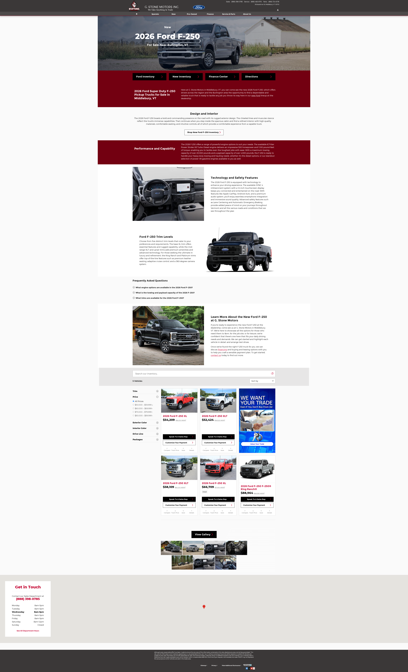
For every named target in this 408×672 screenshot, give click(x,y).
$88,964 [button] (253, 493)
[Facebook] (247, 668)
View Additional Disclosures (231, 665)
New (174, 14)
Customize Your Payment (176, 443)
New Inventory (182, 76)
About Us (247, 14)
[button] (204, 287)
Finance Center (218, 76)
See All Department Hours (28, 631)
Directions (251, 76)
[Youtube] (251, 668)
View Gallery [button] (202, 534)
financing (222, 349)
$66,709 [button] (213, 487)
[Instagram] (254, 668)
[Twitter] (249, 668)
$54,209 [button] (174, 419)
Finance (210, 14)
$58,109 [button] (174, 487)
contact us (216, 355)
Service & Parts (228, 14)
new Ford (255, 95)
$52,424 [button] (213, 419)
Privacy (214, 665)
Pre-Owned (192, 14)
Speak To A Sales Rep (178, 437)
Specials (155, 14)
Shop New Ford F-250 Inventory (203, 132)
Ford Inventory (145, 76)
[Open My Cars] (277, 10)
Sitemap (203, 665)
